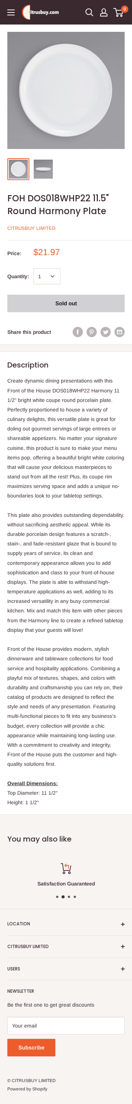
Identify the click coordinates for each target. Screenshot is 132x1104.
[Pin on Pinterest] (92, 332)
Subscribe (31, 1047)
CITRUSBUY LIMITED (31, 228)
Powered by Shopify (27, 1089)
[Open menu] (11, 12)
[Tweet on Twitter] (105, 332)
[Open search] (89, 12)
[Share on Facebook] (78, 332)
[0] (118, 12)
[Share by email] (119, 332)
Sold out (66, 303)
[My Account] (103, 12)
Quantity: (18, 276)
